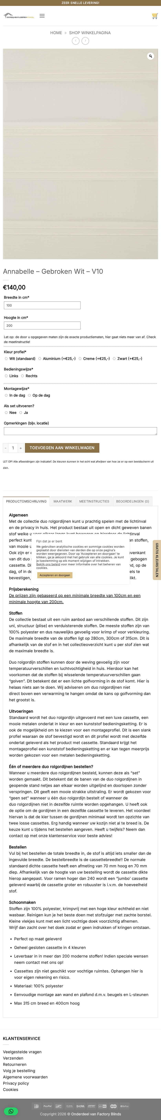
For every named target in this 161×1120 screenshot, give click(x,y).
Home (56, 32)
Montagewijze (16, 389)
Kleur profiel (15, 352)
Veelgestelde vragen (22, 1052)
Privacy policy (16, 1083)
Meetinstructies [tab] (94, 501)
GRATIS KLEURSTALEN (157, 560)
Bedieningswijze (18, 369)
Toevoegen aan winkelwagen (62, 447)
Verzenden (13, 1058)
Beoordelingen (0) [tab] (132, 501)
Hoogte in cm (16, 318)
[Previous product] (85, 41)
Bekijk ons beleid (48, 564)
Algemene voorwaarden (25, 1077)
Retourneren (15, 1064)
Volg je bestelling (19, 1070)
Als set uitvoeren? (19, 406)
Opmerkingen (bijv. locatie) (26, 423)
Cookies (10, 1089)
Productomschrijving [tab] (26, 501)
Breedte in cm (16, 297)
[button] (42, 15)
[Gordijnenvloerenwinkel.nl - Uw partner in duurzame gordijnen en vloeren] (19, 16)
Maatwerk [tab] (63, 501)
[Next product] (76, 41)
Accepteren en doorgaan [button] (55, 575)
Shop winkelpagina (90, 32)
